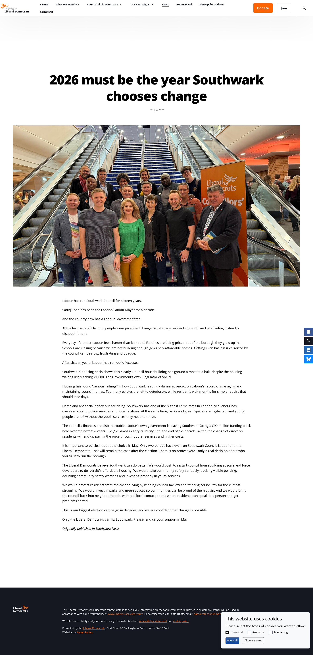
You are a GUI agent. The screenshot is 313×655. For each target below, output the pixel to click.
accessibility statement (153, 621)
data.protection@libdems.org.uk (213, 614)
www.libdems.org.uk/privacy (125, 614)
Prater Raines (84, 632)
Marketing (281, 632)
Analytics (258, 632)
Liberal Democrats (94, 628)
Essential (237, 632)
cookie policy (181, 621)
